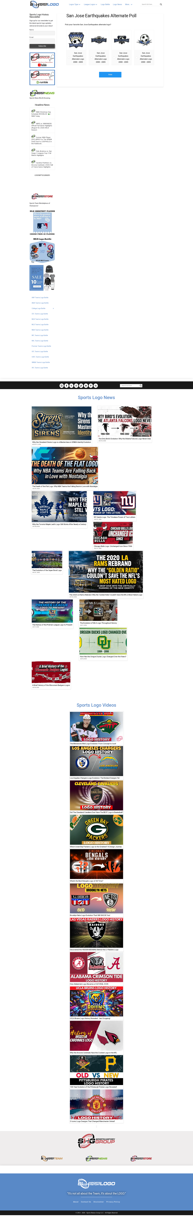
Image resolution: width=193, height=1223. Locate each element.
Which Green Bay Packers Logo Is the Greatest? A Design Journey (96, 847)
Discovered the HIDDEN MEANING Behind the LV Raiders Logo (94, 949)
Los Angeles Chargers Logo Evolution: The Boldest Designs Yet (94, 778)
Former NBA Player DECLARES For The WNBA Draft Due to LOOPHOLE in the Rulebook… (41, 140)
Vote (110, 75)
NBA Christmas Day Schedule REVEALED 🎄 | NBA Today (41, 114)
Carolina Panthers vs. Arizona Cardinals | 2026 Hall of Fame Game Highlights (42, 165)
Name (31, 30)
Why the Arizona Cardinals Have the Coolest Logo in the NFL (93, 1053)
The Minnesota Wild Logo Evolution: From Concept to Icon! (93, 743)
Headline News (42, 105)
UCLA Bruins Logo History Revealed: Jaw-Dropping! (90, 1018)
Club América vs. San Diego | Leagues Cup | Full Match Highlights (41, 153)
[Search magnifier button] (161, 4)
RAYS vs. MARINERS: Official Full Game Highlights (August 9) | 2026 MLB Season (41, 127)
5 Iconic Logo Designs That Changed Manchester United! (92, 1121)
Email (31, 37)
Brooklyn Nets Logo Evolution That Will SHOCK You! (90, 915)
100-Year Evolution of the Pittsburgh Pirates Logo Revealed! (93, 1087)
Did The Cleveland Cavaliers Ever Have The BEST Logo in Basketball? (96, 812)
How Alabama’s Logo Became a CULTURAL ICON (89, 984)
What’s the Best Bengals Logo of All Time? (86, 881)
